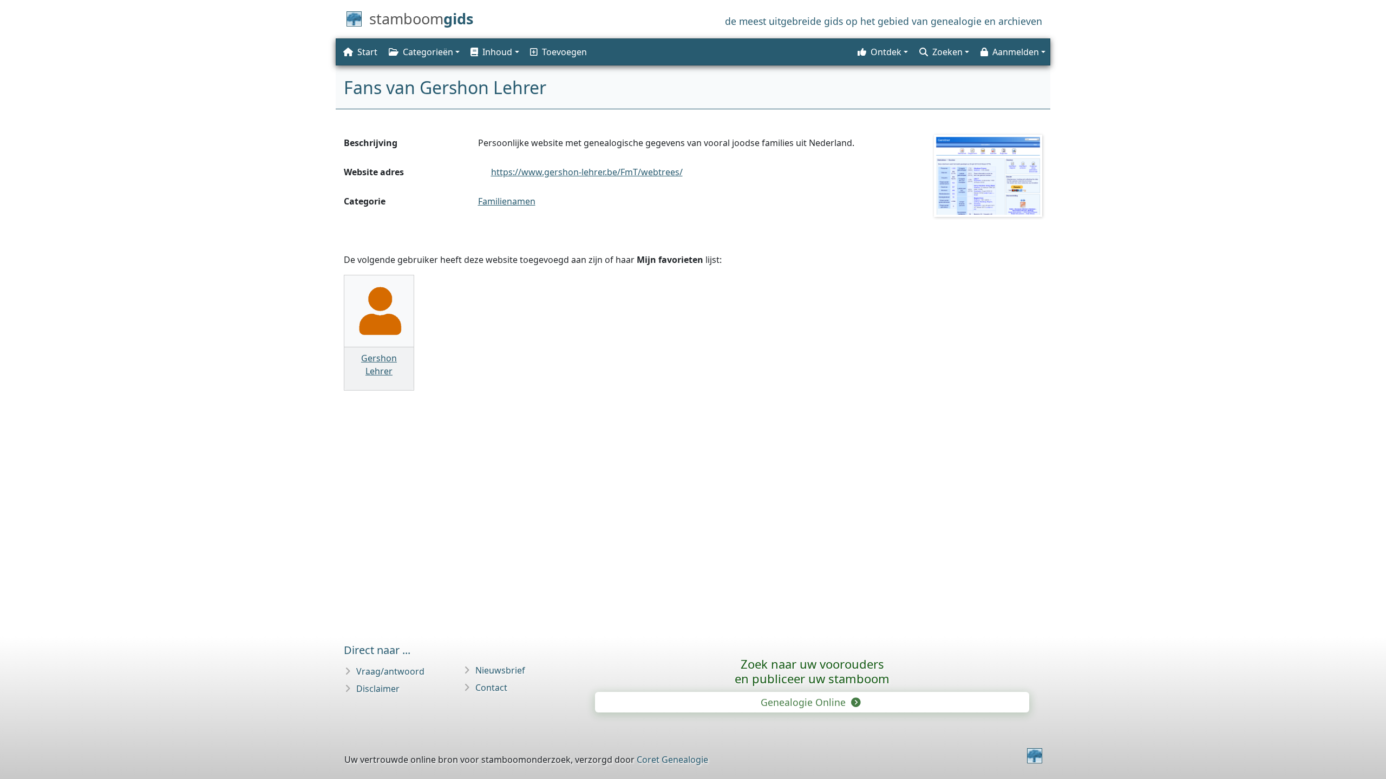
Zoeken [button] (947, 52)
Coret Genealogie (672, 759)
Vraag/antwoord (390, 671)
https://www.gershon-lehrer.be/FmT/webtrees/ (587, 172)
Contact (491, 688)
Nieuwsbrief (500, 670)
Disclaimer (378, 689)
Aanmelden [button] (1015, 52)
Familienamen (506, 201)
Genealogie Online (804, 702)
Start (367, 52)
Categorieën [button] (428, 52)
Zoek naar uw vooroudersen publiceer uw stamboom (812, 671)
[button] (494, 52)
